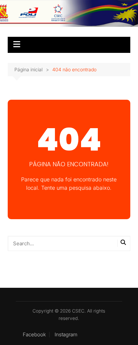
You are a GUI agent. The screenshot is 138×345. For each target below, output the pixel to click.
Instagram (66, 334)
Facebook (34, 334)
